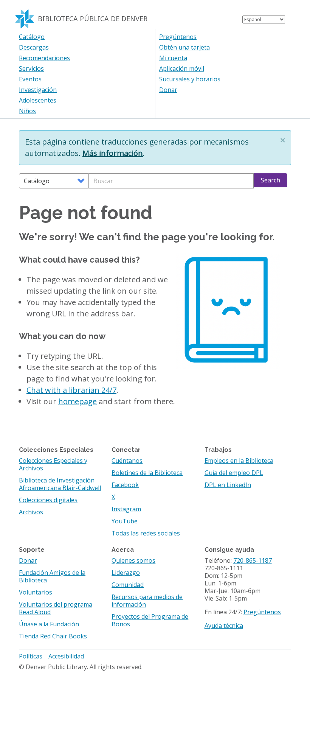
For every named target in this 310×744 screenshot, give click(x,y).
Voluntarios (35, 592)
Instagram (126, 509)
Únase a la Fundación (49, 624)
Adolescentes (37, 100)
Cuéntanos (127, 460)
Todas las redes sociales (146, 533)
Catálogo (32, 36)
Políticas (30, 656)
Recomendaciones (44, 58)
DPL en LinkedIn (228, 485)
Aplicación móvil (181, 68)
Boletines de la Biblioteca (147, 473)
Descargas (34, 47)
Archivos (31, 512)
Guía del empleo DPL (234, 473)
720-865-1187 (252, 560)
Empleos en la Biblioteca (239, 460)
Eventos (30, 79)
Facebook (125, 485)
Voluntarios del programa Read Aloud (55, 608)
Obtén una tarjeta (184, 47)
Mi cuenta (173, 58)
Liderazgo (126, 572)
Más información (112, 153)
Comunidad (128, 585)
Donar (168, 89)
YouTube (125, 521)
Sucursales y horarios (189, 79)
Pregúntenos (178, 36)
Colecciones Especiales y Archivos (53, 464)
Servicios (31, 68)
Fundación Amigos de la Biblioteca (52, 576)
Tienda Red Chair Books (53, 636)
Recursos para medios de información (147, 601)
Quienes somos (133, 560)
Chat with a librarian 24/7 (71, 390)
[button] (282, 140)
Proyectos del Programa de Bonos (150, 620)
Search (270, 180)
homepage (77, 401)
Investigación (38, 89)
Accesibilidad (66, 656)
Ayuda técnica (224, 625)
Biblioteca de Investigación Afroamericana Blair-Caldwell (60, 484)
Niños (27, 111)
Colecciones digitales (48, 500)
